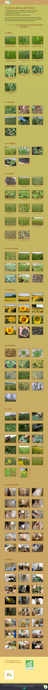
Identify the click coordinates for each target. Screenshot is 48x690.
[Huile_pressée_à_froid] (10, 615)
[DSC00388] (10, 648)
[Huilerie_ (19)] (10, 604)
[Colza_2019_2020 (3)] (10, 442)
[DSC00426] (37, 626)
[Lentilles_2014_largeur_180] (24, 163)
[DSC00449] (10, 570)
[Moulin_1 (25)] (10, 507)
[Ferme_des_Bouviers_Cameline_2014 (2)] (24, 378)
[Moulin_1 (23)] (24, 540)
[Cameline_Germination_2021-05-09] (10, 356)
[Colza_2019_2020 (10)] (10, 420)
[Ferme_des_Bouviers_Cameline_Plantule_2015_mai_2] (37, 356)
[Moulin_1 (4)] (10, 529)
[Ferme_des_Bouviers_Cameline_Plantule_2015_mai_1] (24, 356)
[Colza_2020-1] (24, 464)
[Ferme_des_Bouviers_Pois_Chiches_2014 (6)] (24, 259)
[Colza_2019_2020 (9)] (24, 420)
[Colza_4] (10, 476)
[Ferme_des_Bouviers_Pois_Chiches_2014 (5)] (37, 259)
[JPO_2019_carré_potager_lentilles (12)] (37, 154)
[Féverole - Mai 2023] (10, 124)
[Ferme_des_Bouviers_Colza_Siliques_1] (37, 464)
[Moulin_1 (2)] (10, 518)
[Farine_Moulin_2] (24, 551)
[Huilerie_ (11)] (24, 592)
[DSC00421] (10, 626)
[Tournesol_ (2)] (37, 312)
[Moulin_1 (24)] (37, 495)
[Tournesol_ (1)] (10, 334)
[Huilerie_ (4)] (24, 581)
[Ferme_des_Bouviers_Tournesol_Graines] (37, 334)
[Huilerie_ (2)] (10, 592)
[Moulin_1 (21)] (10, 495)
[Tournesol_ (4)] (10, 323)
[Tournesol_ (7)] (10, 312)
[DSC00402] (37, 615)
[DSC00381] (37, 637)
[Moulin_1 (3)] (24, 529)
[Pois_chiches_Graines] (37, 282)
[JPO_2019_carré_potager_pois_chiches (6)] (37, 270)
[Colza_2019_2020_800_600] (24, 442)
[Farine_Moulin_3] (37, 540)
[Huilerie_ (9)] (24, 570)
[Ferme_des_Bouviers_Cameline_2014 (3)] (10, 378)
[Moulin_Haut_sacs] (37, 551)
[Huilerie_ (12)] (37, 592)
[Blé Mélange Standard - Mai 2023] (10, 44)
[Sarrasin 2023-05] (10, 238)
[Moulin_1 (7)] (37, 529)
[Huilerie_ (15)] (24, 615)
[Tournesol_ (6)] (37, 301)
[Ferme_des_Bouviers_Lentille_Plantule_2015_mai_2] (24, 154)
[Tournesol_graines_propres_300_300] (24, 337)
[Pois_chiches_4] (24, 270)
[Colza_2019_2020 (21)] (24, 431)
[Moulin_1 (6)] (37, 507)
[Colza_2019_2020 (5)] (37, 431)
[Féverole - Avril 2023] (10, 113)
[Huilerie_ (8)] (24, 604)
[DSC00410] (24, 648)
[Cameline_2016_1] (10, 390)
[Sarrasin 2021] (24, 184)
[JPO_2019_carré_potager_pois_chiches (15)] (24, 282)
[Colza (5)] (37, 453)
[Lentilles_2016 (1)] (10, 154)
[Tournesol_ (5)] (24, 301)
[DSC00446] (37, 581)
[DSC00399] (37, 570)
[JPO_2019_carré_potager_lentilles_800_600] (10, 165)
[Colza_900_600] (10, 431)
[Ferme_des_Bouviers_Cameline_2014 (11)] (24, 367)
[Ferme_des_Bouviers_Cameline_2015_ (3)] (10, 401)
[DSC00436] (24, 626)
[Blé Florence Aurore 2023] (24, 58)
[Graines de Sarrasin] (10, 184)
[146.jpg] (37, 390)
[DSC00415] (24, 637)
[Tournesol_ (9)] (24, 323)
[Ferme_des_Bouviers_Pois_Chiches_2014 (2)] (10, 270)
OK (24, 688)
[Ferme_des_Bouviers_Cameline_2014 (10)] (37, 367)
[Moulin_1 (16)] (24, 495)
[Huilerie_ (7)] (37, 604)
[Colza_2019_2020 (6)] (37, 420)
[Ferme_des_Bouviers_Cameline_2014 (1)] (37, 378)
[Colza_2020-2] (10, 464)
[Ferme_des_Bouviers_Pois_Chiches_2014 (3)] (10, 282)
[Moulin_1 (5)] (24, 518)
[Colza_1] (24, 453)
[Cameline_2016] (24, 390)
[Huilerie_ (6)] (10, 581)
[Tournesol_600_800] (37, 323)
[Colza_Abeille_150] (24, 477)
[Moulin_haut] (10, 540)
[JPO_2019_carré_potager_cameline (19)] (10, 367)
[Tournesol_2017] (10, 301)
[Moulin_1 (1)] (37, 518)
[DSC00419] (10, 637)
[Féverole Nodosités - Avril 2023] (24, 113)
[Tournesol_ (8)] (24, 312)
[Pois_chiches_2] (10, 259)
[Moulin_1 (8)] (24, 507)
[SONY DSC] (37, 648)
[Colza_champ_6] (37, 442)
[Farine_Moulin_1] (10, 551)
